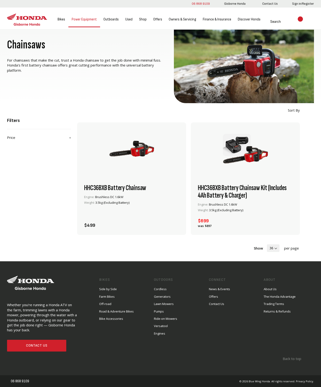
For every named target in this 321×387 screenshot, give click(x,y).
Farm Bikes (107, 296)
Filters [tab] (13, 120)
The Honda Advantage (280, 296)
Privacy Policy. (305, 381)
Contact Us (36, 345)
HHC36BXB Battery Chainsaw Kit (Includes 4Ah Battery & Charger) (242, 191)
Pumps (159, 311)
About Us (270, 289)
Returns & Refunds (277, 311)
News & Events (219, 289)
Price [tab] (11, 137)
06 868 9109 (200, 4)
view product (131, 209)
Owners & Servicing (182, 19)
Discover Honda (249, 19)
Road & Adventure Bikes (116, 311)
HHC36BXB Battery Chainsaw (115, 188)
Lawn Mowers (164, 303)
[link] (234, 4)
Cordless (160, 289)
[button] (174, 222)
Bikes (61, 19)
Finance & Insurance (217, 19)
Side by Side (108, 289)
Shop (142, 19)
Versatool (161, 326)
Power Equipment (84, 19)
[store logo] (27, 19)
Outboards (110, 19)
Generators (162, 296)
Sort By (293, 110)
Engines (159, 333)
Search (270, 22)
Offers (157, 19)
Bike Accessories (111, 318)
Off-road (105, 303)
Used (128, 19)
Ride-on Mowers (165, 318)
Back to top (291, 358)
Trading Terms (274, 303)
